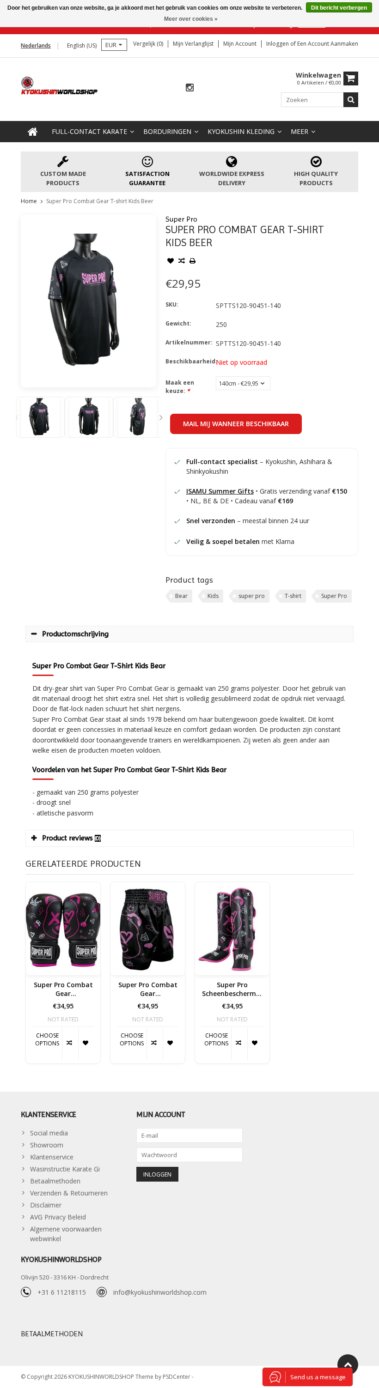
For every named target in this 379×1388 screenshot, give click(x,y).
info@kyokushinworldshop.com (160, 1292)
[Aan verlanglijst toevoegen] (170, 262)
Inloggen (278, 44)
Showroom (46, 1145)
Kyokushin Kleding (241, 131)
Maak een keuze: (179, 387)
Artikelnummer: (188, 342)
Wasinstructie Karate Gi (65, 1169)
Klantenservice (51, 1157)
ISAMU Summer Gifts (220, 491)
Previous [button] (16, 417)
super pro (251, 596)
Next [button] (161, 417)
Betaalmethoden (55, 1181)
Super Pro (181, 219)
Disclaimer (45, 1205)
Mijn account (240, 44)
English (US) (82, 45)
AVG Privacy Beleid (58, 1217)
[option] (40, 417)
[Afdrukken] (193, 262)
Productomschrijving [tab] (75, 633)
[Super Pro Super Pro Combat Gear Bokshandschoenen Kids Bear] (63, 928)
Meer (299, 131)
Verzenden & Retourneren (69, 1193)
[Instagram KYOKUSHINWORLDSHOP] (189, 88)
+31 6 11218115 (61, 1292)
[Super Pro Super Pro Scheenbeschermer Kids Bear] (232, 928)
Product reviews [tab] (71, 837)
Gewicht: (178, 323)
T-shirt (293, 596)
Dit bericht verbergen (339, 8)
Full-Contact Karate (89, 131)
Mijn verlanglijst (193, 44)
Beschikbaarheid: (188, 361)
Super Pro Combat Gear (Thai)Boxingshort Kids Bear (147, 989)
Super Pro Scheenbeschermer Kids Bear (232, 989)
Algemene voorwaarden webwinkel (66, 1234)
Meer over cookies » (191, 19)
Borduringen (167, 131)
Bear (181, 596)
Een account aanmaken (327, 44)
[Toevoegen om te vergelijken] (181, 262)
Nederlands (36, 45)
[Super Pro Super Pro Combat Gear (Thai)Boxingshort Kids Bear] (147, 928)
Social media (49, 1133)
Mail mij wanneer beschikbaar (236, 423)
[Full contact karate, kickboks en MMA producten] (59, 84)
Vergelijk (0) (148, 44)
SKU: (171, 304)
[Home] (33, 131)
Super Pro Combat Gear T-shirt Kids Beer (99, 201)
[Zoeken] (350, 99)
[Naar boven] (347, 1364)
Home (29, 201)
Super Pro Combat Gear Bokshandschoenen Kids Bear (63, 989)
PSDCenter (177, 1377)
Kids (213, 596)
